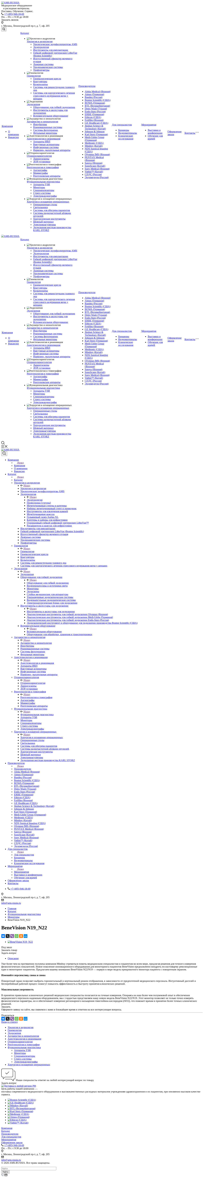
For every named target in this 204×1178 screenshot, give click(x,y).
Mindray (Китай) (93, 146)
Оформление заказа (11, 1142)
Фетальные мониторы (45, 133)
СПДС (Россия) (93, 174)
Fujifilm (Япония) (94, 120)
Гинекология (34, 75)
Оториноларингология (39, 156)
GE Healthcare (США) (96, 123)
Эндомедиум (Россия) (97, 177)
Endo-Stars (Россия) (95, 111)
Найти (5, 1172)
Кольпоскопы (40, 84)
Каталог (24, 33)
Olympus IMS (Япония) (97, 154)
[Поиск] (3, 29)
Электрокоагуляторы (44, 224)
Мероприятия (148, 124)
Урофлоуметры (41, 70)
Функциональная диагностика (43, 181)
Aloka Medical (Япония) (97, 91)
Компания (7, 126)
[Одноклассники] (21, 936)
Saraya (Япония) (93, 163)
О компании (13, 133)
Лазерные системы (43, 64)
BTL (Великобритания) (97, 105)
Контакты (190, 133)
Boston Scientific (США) (97, 100)
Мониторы (39, 187)
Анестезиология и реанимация (43, 138)
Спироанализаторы (43, 190)
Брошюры (123, 130)
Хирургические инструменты (49, 218)
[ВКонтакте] (3, 936)
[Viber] (12, 936)
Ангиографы (40, 170)
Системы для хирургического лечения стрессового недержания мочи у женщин (54, 96)
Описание (13, 958)
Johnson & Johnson (95, 131)
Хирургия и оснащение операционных (48, 201)
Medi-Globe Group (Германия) (94, 138)
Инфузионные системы (46, 147)
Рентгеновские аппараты (46, 176)
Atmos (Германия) (94, 94)
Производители (86, 86)
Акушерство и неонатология (42, 121)
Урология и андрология (39, 41)
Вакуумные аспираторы (46, 144)
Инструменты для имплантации (50, 50)
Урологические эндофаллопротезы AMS (55, 44)
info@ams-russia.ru (11, 903)
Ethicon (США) (93, 117)
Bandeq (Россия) (93, 97)
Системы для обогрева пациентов (51, 210)
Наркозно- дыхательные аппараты (51, 150)
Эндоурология (41, 47)
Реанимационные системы (47, 127)
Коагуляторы (40, 81)
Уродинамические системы (48, 67)
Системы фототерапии (45, 130)
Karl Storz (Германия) (96, 134)
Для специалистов (122, 124)
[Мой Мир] (25, 936)
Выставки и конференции (155, 131)
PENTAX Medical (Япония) (94, 159)
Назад (20, 462)
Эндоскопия (33, 104)
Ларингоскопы (41, 158)
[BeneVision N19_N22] (20, 941)
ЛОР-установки (41, 161)
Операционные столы (45, 204)
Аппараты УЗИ (41, 184)
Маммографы (40, 173)
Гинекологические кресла (47, 78)
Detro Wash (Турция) (96, 108)
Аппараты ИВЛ (41, 141)
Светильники (40, 207)
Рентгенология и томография (43, 167)
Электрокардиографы (45, 196)
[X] (8, 936)
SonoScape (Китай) (95, 166)
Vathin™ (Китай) (94, 171)
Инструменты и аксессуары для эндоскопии (51, 611)
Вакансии (13, 137)
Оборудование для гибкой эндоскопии (54, 107)
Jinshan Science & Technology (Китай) (95, 127)
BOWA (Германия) (95, 103)
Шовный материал (43, 221)
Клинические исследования (125, 137)
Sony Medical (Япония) (97, 168)
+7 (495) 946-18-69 (14, 14)
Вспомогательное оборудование (50, 115)
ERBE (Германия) (94, 114)
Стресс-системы (42, 193)
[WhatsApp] (16, 936)
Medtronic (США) (94, 143)
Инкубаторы (40, 124)
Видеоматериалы (127, 133)
